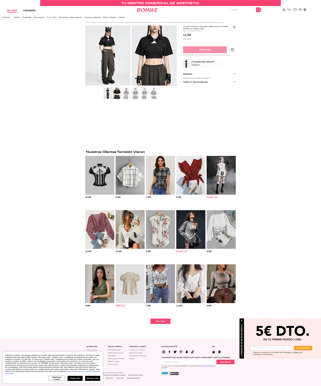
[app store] (213, 352)
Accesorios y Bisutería (93, 17)
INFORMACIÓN (92, 347)
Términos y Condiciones (263, 354)
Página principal (90, 22)
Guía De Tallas (113, 364)
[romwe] (147, 9)
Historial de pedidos (136, 353)
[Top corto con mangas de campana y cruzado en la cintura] (221, 229)
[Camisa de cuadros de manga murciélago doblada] (130, 175)
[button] (232, 49)
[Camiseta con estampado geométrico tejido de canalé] (221, 283)
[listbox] (284, 9)
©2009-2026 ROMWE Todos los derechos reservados (105, 373)
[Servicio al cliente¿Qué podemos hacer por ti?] (300, 9)
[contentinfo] (88, 197)
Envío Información (114, 350)
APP (213, 347)
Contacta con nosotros (136, 350)
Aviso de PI (109, 378)
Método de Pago (113, 361)
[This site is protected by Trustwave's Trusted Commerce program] (165, 373)
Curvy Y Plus (51, 17)
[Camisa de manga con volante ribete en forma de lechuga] (130, 229)
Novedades (26, 17)
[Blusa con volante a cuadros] (160, 175)
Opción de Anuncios (133, 378)
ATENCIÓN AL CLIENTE (137, 347)
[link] (160, 3)
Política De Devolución (115, 353)
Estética (17, 17)
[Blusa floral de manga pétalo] (160, 229)
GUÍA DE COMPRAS (115, 347)
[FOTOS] (131, 55)
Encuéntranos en (169, 347)
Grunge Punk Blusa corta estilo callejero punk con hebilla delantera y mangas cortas (205, 27)
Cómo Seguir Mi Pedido (116, 359)
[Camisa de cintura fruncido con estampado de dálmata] (99, 229)
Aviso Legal (120, 378)
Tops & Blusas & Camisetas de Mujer (133, 22)
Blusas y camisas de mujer (156, 22)
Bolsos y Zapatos (109, 17)
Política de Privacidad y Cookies (115, 375)
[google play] (219, 352)
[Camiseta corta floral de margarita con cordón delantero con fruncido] (160, 283)
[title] (160, 151)
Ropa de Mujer (38, 17)
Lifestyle (121, 17)
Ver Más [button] (161, 321)
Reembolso (112, 356)
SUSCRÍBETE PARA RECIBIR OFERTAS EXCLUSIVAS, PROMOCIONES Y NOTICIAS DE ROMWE (196, 357)
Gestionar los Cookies (135, 375)
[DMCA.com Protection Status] (174, 373)
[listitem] (99, 182)
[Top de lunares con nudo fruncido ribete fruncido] (190, 175)
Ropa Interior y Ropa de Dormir (70, 17)
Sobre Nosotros (92, 350)
